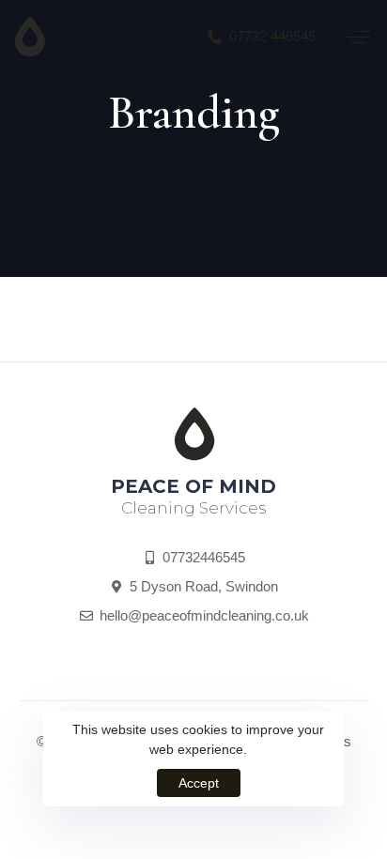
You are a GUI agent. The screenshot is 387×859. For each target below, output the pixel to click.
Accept (198, 782)
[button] (358, 37)
